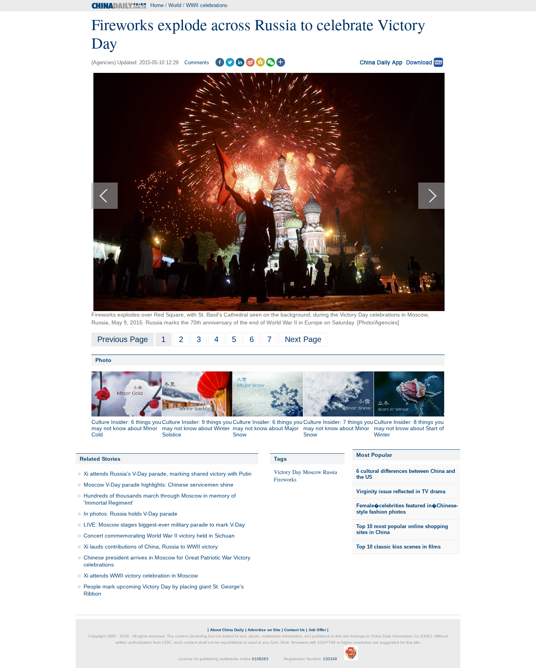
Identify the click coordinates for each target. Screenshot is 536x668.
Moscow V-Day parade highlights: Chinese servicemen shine (158, 485)
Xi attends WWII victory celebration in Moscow (141, 575)
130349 (330, 659)
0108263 (260, 659)
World (174, 5)
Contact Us (294, 630)
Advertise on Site (264, 630)
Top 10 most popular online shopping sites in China (402, 529)
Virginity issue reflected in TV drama (400, 491)
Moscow (312, 472)
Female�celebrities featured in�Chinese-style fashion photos (407, 509)
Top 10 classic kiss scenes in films (398, 547)
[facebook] (219, 65)
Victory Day (287, 472)
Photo (103, 360)
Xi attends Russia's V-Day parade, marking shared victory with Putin (168, 474)
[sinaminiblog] (250, 65)
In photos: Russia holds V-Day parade (130, 514)
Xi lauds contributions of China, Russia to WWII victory (151, 546)
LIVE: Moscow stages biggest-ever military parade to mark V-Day (164, 524)
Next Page (303, 339)
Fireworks (285, 479)
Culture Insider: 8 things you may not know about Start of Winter (409, 428)
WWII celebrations (207, 5)
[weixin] (270, 65)
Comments (196, 62)
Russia (330, 472)
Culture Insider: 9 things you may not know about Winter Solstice (197, 428)
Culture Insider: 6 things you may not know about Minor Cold (126, 428)
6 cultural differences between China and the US (405, 474)
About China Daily (227, 630)
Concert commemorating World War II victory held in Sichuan (159, 535)
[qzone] (260, 65)
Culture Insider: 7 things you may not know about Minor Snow (338, 428)
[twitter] (229, 65)
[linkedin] (239, 65)
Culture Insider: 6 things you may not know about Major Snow (268, 428)
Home (157, 5)
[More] (280, 65)
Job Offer (317, 630)
